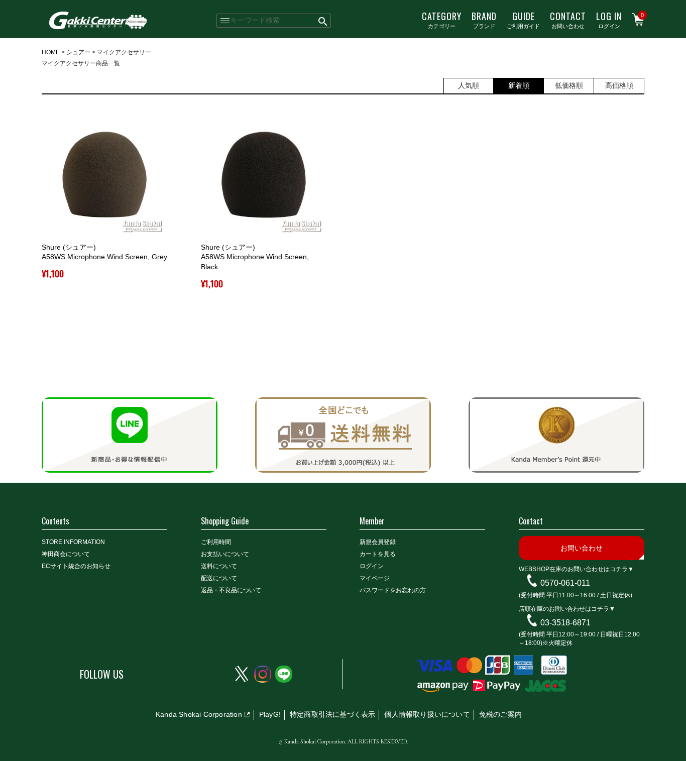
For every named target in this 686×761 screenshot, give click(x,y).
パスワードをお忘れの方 (393, 590)
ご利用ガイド (523, 19)
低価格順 (569, 85)
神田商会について (66, 554)
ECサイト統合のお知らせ (76, 566)
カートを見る (378, 554)
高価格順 (619, 85)
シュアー (78, 52)
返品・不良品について (231, 590)
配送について (219, 578)
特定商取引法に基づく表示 (332, 714)
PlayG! (270, 714)
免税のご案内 (500, 714)
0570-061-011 (565, 583)
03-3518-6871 (565, 622)
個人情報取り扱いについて (427, 714)
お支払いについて (225, 554)
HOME (51, 52)
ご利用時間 (216, 542)
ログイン (609, 19)
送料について (219, 566)
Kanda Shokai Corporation (199, 714)
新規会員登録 (378, 542)
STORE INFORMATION (73, 542)
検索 (323, 21)
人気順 (468, 85)
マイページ (375, 578)
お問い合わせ (568, 19)
